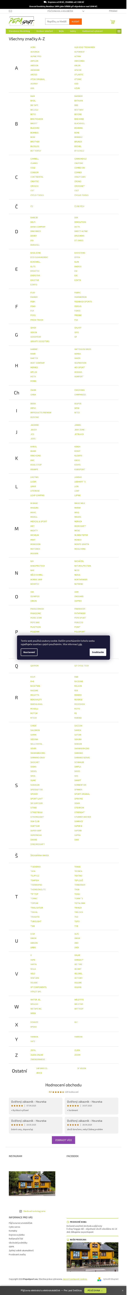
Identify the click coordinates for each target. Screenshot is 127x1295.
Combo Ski (79, 167)
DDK (76, 217)
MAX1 (76, 512)
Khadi (33, 451)
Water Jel (36, 999)
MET (33, 526)
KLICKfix (78, 455)
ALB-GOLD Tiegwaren (84, 47)
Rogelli (34, 708)
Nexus (77, 574)
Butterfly (36, 150)
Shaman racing (81, 748)
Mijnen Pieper (81, 535)
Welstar (78, 1004)
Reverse (78, 699)
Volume (78, 982)
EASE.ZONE (36, 252)
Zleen (77, 1050)
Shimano (78, 753)
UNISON (34, 943)
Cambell (35, 158)
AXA (32, 88)
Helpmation (80, 363)
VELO (33, 973)
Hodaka (78, 372)
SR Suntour (37, 803)
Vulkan (77, 987)
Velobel (78, 973)
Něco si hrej (37, 574)
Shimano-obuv (38, 757)
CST (32, 190)
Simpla (77, 766)
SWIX (76, 839)
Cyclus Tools (81, 195)
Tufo (77, 921)
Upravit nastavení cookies (75, 1279)
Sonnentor (80, 785)
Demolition (80, 222)
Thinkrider (79, 885)
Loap (76, 490)
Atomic (78, 79)
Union (33, 938)
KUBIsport (79, 469)
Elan (76, 261)
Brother (35, 141)
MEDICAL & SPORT (39, 521)
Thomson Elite (38, 889)
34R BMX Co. (42, 1068)
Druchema (79, 235)
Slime (33, 780)
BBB (76, 105)
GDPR (11, 1246)
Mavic (33, 512)
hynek (33, 381)
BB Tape (34, 105)
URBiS (33, 947)
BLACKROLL (79, 123)
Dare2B (34, 217)
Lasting (34, 477)
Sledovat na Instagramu (34, 1211)
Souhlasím (98, 652)
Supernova (36, 835)
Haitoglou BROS (82, 349)
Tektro (78, 875)
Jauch (34, 429)
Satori (77, 734)
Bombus (35, 132)
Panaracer (79, 608)
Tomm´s (78, 898)
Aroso (34, 74)
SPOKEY (34, 794)
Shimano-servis (82, 757)
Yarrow (78, 1036)
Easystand (79, 252)
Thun (76, 889)
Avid (76, 83)
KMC (33, 460)
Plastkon (36, 627)
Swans (34, 839)
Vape (33, 960)
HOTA (33, 376)
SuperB (78, 830)
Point (77, 627)
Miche (77, 530)
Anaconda (79, 61)
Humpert (78, 376)
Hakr (33, 353)
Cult (76, 190)
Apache (77, 70)
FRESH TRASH (37, 320)
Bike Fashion (37, 119)
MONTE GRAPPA (81, 544)
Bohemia (78, 128)
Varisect (78, 960)
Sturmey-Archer (82, 817)
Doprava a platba (16, 1234)
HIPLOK (34, 372)
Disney (34, 235)
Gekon (34, 332)
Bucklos (35, 146)
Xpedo (34, 1026)
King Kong (36, 455)
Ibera (33, 403)
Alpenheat (79, 51)
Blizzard (35, 128)
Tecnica (78, 871)
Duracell (35, 245)
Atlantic (78, 74)
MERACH (78, 521)
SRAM (77, 803)
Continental (37, 177)
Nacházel (79, 561)
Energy (77, 266)
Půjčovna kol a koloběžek (60, 11)
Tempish (35, 880)
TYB (76, 926)
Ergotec (35, 271)
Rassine (34, 690)
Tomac (34, 898)
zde (80, 644)
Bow (33, 137)
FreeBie (78, 315)
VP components (38, 987)
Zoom (77, 1055)
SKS (76, 776)
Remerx (78, 695)
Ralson (78, 686)
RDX (76, 690)
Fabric (77, 292)
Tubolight (36, 921)
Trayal (34, 912)
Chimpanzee (80, 394)
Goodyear (36, 336)
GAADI (33, 327)
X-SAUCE (34, 1022)
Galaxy (77, 327)
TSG (76, 917)
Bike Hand (79, 119)
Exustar (35, 280)
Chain (33, 390)
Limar (33, 486)
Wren (33, 1013)
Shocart (35, 762)
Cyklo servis (14, 1227)
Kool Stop (36, 464)
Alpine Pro (36, 56)
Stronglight (37, 817)
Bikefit (34, 123)
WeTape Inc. (36, 1008)
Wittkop (78, 1008)
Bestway (78, 109)
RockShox (79, 704)
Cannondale (80, 158)
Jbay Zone (79, 429)
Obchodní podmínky (18, 1242)
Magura (34, 507)
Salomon (35, 730)
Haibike (34, 349)
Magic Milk (79, 503)
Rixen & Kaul (37, 704)
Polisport (79, 631)
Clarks (34, 163)
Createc (35, 181)
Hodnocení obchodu (63, 1084)
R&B (76, 676)
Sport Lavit (37, 798)
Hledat (75, 21)
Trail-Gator (37, 907)
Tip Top (34, 894)
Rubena (78, 717)
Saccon (78, 725)
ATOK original (38, 79)
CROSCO (35, 186)
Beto (33, 114)
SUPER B (78, 826)
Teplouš (78, 880)
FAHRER (34, 297)
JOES (33, 438)
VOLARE (34, 982)
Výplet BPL (36, 991)
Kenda (77, 446)
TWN (33, 926)
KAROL (34, 446)
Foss (33, 315)
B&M (33, 96)
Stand (34, 807)
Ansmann (35, 70)
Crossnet (79, 186)
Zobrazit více (63, 1140)
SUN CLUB (35, 821)
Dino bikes (36, 231)
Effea (77, 257)
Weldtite (79, 999)
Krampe (34, 469)
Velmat (77, 969)
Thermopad (36, 885)
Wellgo (34, 1004)
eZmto (34, 284)
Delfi (33, 222)
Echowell (35, 261)
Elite (33, 266)
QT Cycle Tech (81, 665)
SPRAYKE (78, 798)
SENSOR (78, 744)
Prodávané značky (17, 1254)
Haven (77, 358)
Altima (77, 56)
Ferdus (77, 306)
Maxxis (77, 517)
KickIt (77, 451)
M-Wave (34, 503)
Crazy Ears (80, 177)
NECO (76, 570)
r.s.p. (33, 676)
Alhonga (35, 51)
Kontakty (13, 1230)
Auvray (34, 83)
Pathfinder (79, 613)
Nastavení (29, 652)
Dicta (77, 226)
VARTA (34, 964)
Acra (33, 47)
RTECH (34, 717)
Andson (34, 65)
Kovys (77, 464)
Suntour (35, 826)
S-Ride (33, 725)
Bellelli (34, 109)
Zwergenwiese (38, 1059)
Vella (33, 969)
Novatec (35, 584)
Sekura (78, 739)
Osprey (78, 601)
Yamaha (34, 1036)
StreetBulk (37, 812)
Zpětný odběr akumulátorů (21, 1250)
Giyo (76, 332)
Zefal (33, 1050)
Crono (77, 181)
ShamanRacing (38, 753)
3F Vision (81, 1068)
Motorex (35, 549)
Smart (77, 780)
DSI (32, 240)
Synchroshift (38, 844)
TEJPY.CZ (35, 875)
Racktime (35, 686)
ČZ (32, 206)
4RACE (39, 1073)
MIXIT (33, 539)
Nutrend (78, 584)
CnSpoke (78, 163)
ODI (32, 592)
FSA (76, 320)
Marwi (77, 507)
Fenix (33, 306)
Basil (33, 100)
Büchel (77, 146)
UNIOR (77, 938)
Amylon (34, 61)
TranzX (78, 907)
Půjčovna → (95, 1290)
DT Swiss (78, 240)
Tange (77, 866)
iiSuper (77, 403)
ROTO (77, 708)
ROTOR (34, 713)
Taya (33, 871)
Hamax (77, 353)
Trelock (78, 912)
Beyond (78, 114)
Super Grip (36, 830)
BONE (76, 132)
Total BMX (79, 903)
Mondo (77, 539)
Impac (33, 408)
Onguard (78, 596)
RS (75, 713)
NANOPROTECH (38, 565)
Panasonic (36, 613)
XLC (76, 1022)
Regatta (35, 695)
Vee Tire (78, 964)
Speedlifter (37, 789)
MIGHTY (34, 530)
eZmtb (77, 280)
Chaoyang (79, 390)
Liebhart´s (80, 481)
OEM (76, 592)
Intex (77, 412)
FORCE (77, 310)
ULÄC (76, 933)
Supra (77, 835)
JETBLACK (79, 434)
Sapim (33, 734)
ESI (75, 271)
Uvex (76, 947)
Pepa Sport (80, 617)
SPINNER (78, 789)
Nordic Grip (36, 579)
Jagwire (35, 425)
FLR (32, 310)
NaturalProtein (82, 565)
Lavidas (78, 477)
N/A (32, 561)
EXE (76, 275)
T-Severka (36, 866)
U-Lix (33, 933)
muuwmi (34, 553)
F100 (33, 292)
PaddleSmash (37, 608)
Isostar (35, 417)
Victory (78, 978)
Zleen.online (37, 1055)
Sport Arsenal (82, 794)
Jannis (77, 425)
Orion (34, 601)
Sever (33, 748)
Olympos (35, 596)
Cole (33, 167)
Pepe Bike (35, 622)
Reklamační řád (16, 1238)
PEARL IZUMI (36, 617)
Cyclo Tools (37, 195)
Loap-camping (37, 495)
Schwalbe (79, 762)
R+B (32, 681)
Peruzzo (78, 622)
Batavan (78, 100)
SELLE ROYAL (36, 744)
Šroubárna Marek (40, 855)
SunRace (78, 821)
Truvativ (35, 917)
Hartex (34, 358)
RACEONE (78, 681)
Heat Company (38, 363)
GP (75, 336)
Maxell (34, 517)
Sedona (34, 739)
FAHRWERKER (80, 297)
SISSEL (34, 771)
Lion (76, 486)
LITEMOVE (35, 490)
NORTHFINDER (80, 579)
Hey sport (79, 367)
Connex (78, 172)
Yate (33, 1041)
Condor (35, 172)
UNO (76, 943)
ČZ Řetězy (79, 206)
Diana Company (38, 226)
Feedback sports (83, 301)
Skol (33, 776)
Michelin (35, 535)
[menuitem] (19, 31)
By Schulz (79, 150)
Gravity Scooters (40, 341)
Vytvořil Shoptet (110, 1279)
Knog (77, 460)
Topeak (34, 903)
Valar (77, 955)
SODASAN (35, 785)
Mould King (80, 549)
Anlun (77, 65)
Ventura (35, 978)
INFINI (76, 408)
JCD (32, 434)
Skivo (77, 771)
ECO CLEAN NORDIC (39, 257)
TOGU (77, 894)
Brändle (78, 137)
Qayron (34, 665)
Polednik (35, 631)
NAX (32, 570)
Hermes (34, 367)
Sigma (33, 766)
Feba (33, 301)
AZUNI (77, 88)
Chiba (33, 394)
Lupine (77, 495)
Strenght (79, 812)
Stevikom (79, 807)
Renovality (36, 699)
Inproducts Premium (41, 412)
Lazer (33, 481)
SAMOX (77, 730)
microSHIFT (80, 526)
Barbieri (78, 96)
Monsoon (35, 544)
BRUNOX (78, 141)
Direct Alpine (81, 231)
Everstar (35, 275)
